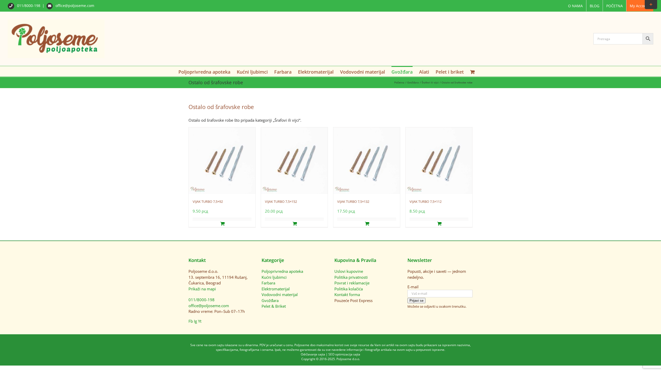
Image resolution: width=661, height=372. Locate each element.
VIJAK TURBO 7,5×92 (208, 201)
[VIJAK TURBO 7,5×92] (222, 160)
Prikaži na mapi (202, 288)
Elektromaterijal (276, 288)
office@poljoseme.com (74, 5)
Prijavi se (416, 301)
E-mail (413, 286)
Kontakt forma (347, 294)
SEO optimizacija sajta (344, 354)
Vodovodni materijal (280, 294)
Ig (195, 321)
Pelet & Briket (274, 306)
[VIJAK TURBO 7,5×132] (366, 160)
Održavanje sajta (313, 354)
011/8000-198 (28, 5)
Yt (199, 321)
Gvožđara (270, 300)
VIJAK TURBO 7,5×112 (426, 201)
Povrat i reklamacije (351, 282)
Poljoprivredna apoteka (282, 271)
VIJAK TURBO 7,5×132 (353, 201)
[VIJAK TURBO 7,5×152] (294, 160)
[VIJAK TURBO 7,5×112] (439, 160)
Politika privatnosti (351, 277)
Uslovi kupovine (348, 271)
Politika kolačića (348, 288)
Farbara (268, 282)
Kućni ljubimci (274, 277)
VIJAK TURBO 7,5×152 (281, 201)
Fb (190, 321)
